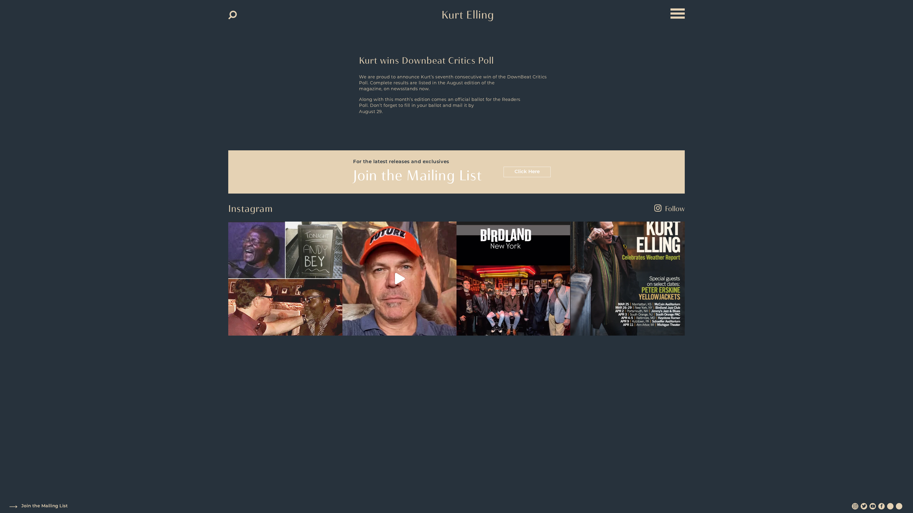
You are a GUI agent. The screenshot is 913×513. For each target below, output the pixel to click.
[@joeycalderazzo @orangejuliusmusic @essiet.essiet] (399, 279)
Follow (675, 208)
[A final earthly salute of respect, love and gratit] (285, 279)
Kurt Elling (468, 14)
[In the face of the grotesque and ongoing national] (513, 279)
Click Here (527, 172)
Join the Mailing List (44, 506)
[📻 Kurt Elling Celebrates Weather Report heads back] (628, 279)
